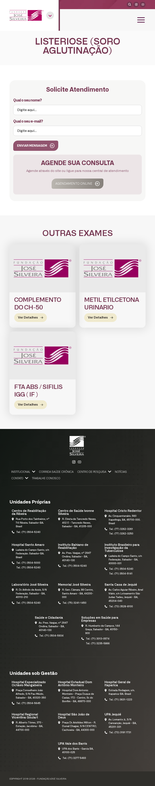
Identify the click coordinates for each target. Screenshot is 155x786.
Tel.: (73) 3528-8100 (121, 606)
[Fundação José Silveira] (26, 15)
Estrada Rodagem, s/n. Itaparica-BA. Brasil (121, 692)
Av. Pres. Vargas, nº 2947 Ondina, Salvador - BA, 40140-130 (76, 557)
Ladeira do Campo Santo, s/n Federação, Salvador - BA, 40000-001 (125, 560)
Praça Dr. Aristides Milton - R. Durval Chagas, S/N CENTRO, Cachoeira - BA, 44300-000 (79, 726)
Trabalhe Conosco (46, 478)
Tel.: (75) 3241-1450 (74, 603)
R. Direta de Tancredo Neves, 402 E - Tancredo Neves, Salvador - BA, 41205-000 (79, 523)
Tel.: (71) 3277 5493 (74, 758)
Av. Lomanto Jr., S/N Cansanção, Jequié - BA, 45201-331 (122, 723)
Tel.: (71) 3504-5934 (51, 636)
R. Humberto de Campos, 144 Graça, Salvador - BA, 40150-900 (102, 630)
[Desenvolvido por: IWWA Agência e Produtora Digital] (141, 779)
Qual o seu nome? (27, 100)
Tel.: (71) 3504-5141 (121, 574)
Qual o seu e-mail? (28, 121)
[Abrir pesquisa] (129, 4)
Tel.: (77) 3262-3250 (121, 534)
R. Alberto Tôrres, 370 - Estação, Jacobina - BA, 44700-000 (29, 726)
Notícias (121, 472)
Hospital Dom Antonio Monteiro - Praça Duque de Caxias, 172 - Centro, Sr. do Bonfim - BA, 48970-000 (78, 696)
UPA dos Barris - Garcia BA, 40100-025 (78, 751)
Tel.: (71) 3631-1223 (120, 700)
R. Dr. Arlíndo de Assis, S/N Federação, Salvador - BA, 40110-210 (31, 594)
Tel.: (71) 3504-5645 (28, 703)
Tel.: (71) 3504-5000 (28, 563)
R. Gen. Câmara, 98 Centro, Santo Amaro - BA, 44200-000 (77, 594)
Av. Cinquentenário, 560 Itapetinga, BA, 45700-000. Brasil (124, 520)
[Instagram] (136, 4)
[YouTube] (143, 4)
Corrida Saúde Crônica (56, 472)
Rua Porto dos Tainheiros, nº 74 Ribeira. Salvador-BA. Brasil (32, 523)
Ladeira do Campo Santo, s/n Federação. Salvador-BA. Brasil (32, 554)
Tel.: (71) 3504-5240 (28, 532)
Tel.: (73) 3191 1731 (120, 732)
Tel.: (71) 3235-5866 (98, 643)
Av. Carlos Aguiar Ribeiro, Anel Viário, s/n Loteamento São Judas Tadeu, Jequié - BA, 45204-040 (125, 595)
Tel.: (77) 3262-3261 (121, 529)
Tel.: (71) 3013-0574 (97, 639)
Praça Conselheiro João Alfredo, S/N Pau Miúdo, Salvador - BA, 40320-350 (31, 694)
